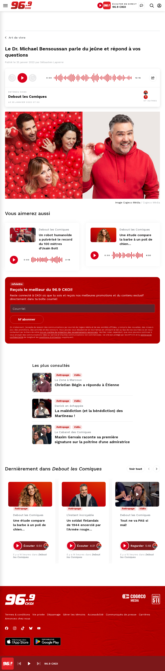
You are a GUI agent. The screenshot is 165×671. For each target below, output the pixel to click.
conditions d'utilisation (50, 337)
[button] (19, 664)
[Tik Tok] (22, 628)
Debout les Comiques (27, 96)
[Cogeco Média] (133, 601)
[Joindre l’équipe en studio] (141, 5)
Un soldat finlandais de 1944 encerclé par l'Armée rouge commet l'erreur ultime (84, 525)
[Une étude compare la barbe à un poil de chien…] (103, 235)
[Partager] (153, 78)
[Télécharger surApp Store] (17, 641)
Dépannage (54, 614)
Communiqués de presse (121, 614)
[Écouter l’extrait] (22, 78)
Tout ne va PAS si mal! (134, 523)
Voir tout (135, 468)
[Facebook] (6, 628)
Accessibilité (95, 614)
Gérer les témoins (74, 614)
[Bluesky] (30, 628)
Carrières (144, 614)
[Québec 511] (156, 603)
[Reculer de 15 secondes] (12, 78)
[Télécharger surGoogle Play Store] (47, 641)
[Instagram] (14, 628)
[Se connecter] (159, 5)
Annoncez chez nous (17, 618)
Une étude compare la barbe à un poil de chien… (136, 239)
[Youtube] (38, 628)
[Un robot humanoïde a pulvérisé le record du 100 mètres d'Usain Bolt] (23, 235)
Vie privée (38, 614)
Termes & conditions (17, 614)
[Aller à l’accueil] (21, 8)
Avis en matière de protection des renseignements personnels (69, 332)
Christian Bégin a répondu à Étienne (87, 385)
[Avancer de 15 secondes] (32, 78)
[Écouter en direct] (100, 5)
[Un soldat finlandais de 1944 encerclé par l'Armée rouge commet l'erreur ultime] (84, 494)
